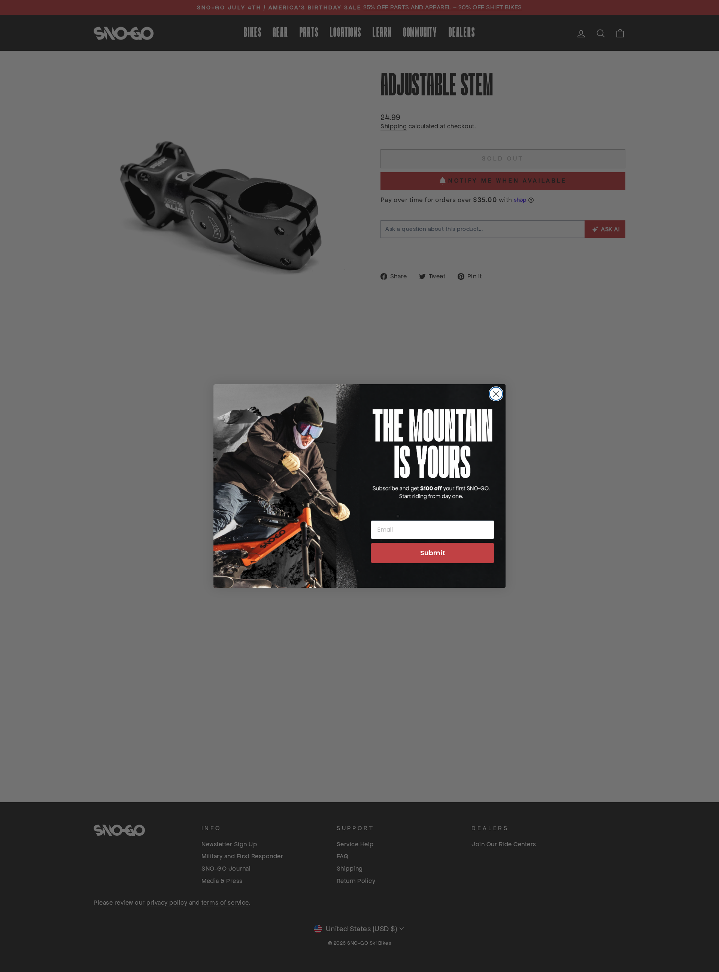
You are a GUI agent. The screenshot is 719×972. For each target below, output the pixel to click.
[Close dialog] (496, 393)
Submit (432, 552)
